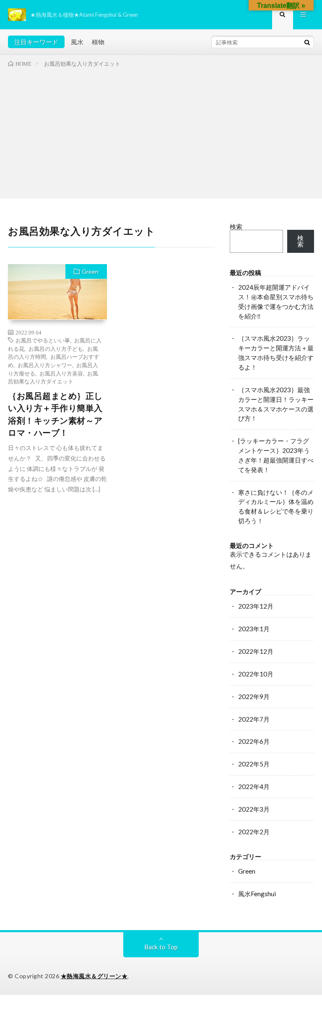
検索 (236, 226)
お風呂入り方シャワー (45, 365)
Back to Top (161, 947)
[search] (307, 42)
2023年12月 (255, 606)
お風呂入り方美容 (61, 373)
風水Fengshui (257, 893)
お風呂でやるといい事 (43, 340)
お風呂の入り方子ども (56, 348)
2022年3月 (254, 809)
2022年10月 (255, 674)
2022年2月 (254, 831)
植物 (98, 42)
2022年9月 (254, 696)
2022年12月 (255, 651)
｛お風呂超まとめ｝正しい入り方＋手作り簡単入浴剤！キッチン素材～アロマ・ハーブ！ (55, 414)
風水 (77, 42)
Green (90, 271)
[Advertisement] (161, 131)
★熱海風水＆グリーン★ (94, 975)
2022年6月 (254, 741)
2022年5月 (254, 764)
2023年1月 (254, 628)
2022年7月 (254, 719)
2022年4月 (254, 786)
